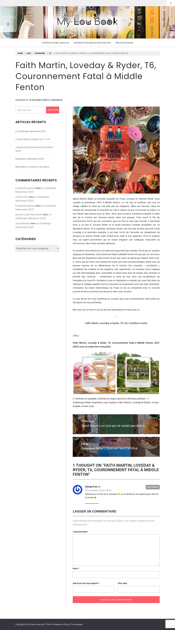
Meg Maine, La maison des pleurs (32, 166)
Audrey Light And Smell (28, 214)
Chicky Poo (91, 486)
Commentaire (80, 531)
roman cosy (87, 406)
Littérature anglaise (86, 398)
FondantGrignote (25, 188)
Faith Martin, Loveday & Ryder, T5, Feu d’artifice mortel (116, 323)
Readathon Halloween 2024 (29, 158)
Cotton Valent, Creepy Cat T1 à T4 (32, 139)
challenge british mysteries (87, 402)
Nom (76, 568)
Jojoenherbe (22, 223)
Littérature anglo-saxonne (55, 42)
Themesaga (76, 624)
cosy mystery (110, 402)
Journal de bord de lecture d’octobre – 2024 (35, 149)
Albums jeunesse (124, 42)
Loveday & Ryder (141, 402)
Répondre (152, 487)
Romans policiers (136, 398)
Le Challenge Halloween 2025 (30, 131)
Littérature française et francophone (92, 42)
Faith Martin (124, 402)
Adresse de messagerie (86, 583)
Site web (122, 583)
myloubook (56, 100)
